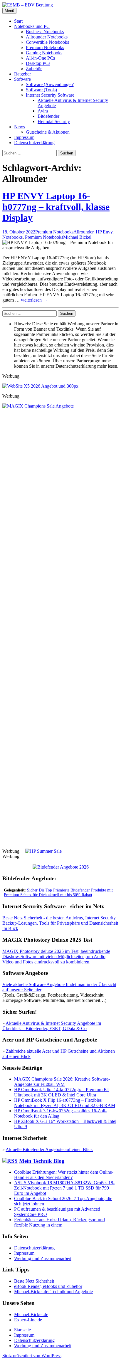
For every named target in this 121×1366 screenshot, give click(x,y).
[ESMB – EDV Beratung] (27, 4)
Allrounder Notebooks (47, 36)
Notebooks (12, 237)
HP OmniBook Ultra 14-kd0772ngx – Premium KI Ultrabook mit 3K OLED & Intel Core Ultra (61, 1092)
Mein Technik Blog (42, 1161)
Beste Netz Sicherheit (34, 1280)
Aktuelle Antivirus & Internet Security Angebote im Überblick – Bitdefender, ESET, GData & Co (51, 1026)
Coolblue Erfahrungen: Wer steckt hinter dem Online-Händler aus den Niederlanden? (63, 1175)
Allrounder (83, 231)
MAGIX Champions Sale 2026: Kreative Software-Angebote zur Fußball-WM (62, 1081)
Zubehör (34, 68)
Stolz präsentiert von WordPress (31, 1355)
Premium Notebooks (45, 47)
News (19, 126)
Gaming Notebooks (44, 52)
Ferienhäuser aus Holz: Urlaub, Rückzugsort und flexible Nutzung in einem (59, 1222)
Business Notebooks (45, 31)
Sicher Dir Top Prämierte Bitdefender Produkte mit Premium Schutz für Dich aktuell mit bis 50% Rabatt (58, 892)
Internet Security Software (50, 94)
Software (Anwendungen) (50, 84)
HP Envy (104, 231)
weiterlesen (34, 299)
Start (18, 20)
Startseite (22, 1329)
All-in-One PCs (40, 57)
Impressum (24, 137)
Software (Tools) (41, 89)
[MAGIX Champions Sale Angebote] (60, 405)
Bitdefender (48, 116)
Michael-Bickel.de (31, 1314)
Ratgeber (22, 73)
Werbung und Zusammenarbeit (42, 1258)
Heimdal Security (54, 121)
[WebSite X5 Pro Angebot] (40, 385)
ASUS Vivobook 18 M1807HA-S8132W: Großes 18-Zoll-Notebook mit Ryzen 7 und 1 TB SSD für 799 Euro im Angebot (64, 1188)
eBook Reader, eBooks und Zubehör (48, 1286)
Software (22, 79)
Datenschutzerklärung (34, 142)
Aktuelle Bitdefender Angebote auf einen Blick (49, 1149)
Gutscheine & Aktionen (48, 131)
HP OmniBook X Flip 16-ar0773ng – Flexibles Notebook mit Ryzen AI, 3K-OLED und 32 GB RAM (64, 1103)
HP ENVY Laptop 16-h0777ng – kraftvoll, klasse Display (56, 207)
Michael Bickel (77, 237)
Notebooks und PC (32, 26)
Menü (9, 11)
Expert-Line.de (28, 1319)
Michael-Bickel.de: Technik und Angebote (53, 1291)
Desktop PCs (38, 63)
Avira (43, 110)
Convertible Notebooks (47, 42)
